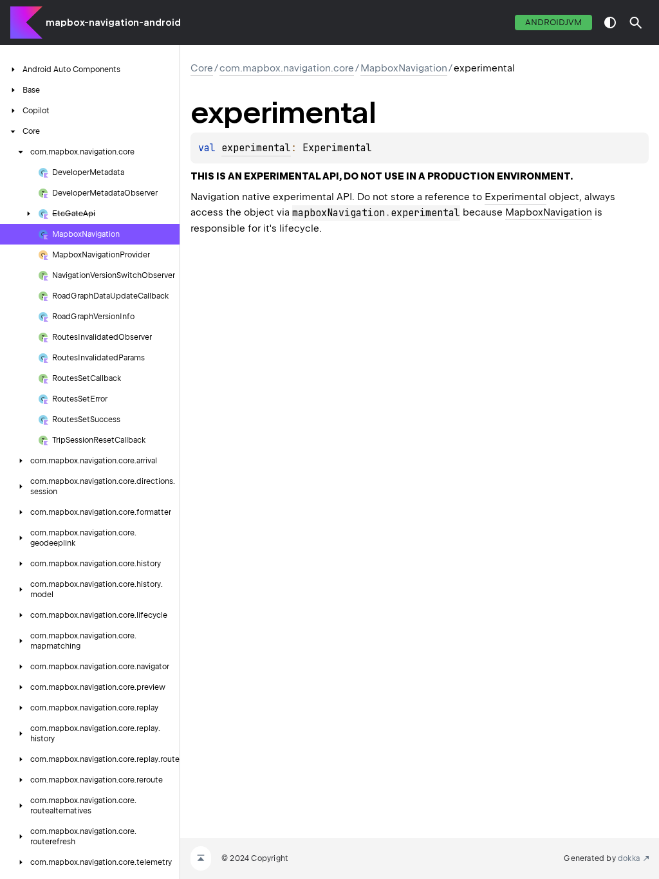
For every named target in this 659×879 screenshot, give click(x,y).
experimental (256, 148)
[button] (636, 22)
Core (201, 68)
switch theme (610, 22)
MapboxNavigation (403, 68)
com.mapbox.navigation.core (286, 68)
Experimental (515, 197)
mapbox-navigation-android (113, 22)
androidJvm (553, 22)
